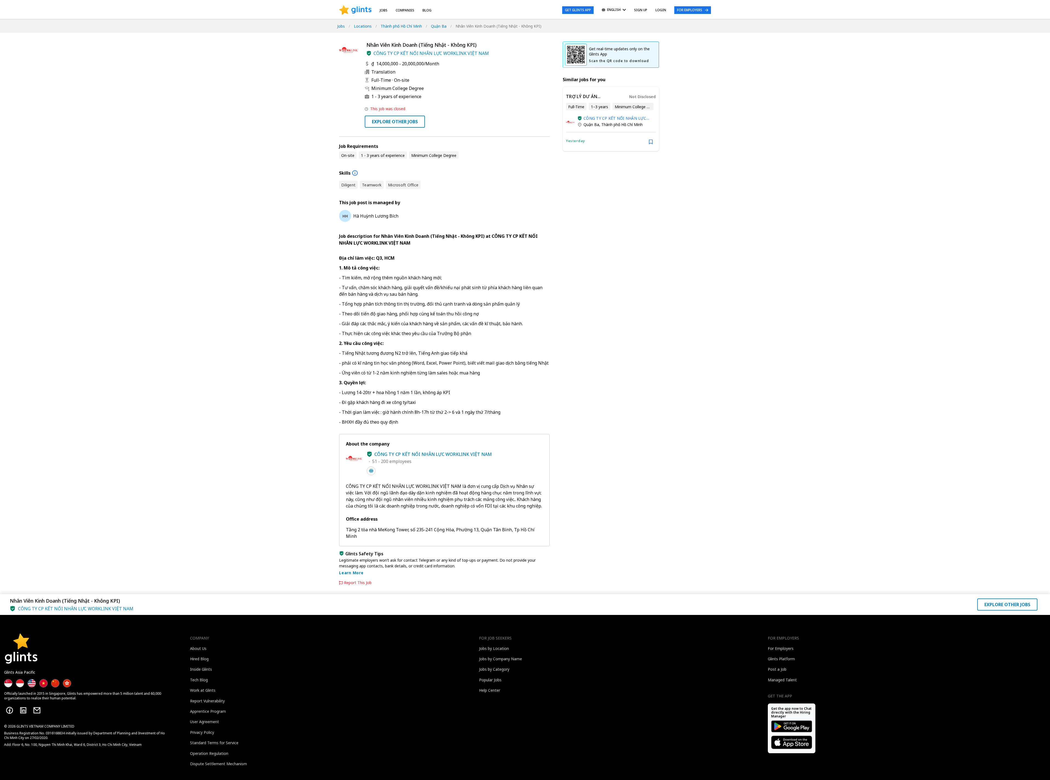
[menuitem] (614, 10)
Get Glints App (578, 10)
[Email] (36, 710)
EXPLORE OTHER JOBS (395, 122)
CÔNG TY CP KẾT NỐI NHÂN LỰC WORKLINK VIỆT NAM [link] (615, 118)
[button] (368, 53)
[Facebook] (9, 710)
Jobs (383, 10)
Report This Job (358, 582)
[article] (611, 119)
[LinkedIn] (23, 710)
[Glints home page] (355, 10)
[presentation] (355, 10)
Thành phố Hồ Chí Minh (401, 26)
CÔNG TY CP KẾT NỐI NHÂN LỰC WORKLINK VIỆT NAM (431, 53)
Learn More (351, 572)
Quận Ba (439, 26)
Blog (426, 10)
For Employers (689, 10)
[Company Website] (371, 471)
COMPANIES (405, 10)
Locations (363, 26)
